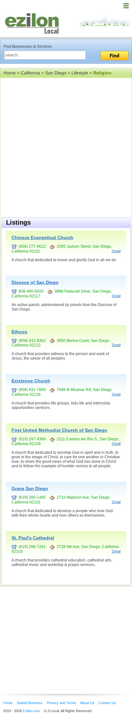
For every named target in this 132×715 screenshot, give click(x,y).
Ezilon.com (31, 711)
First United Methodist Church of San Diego (59, 430)
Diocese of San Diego (35, 282)
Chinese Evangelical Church (42, 237)
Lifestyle (79, 72)
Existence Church (31, 380)
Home (10, 72)
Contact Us (107, 703)
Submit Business (30, 703)
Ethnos (19, 331)
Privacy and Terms (61, 703)
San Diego (55, 72)
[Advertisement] (51, 630)
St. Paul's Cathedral (33, 537)
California (30, 72)
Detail (116, 251)
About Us (87, 703)
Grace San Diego (30, 488)
